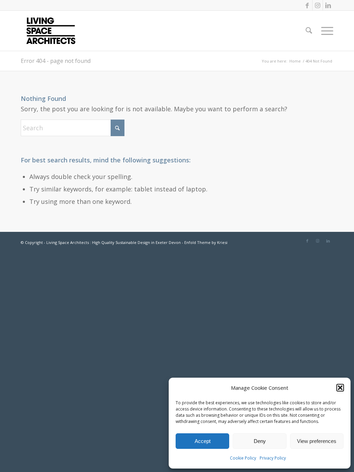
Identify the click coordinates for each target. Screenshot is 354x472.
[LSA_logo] (51, 31)
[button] (340, 387)
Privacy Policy (273, 458)
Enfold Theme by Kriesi (205, 242)
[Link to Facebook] (307, 5)
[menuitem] (309, 31)
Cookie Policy (243, 458)
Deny (260, 441)
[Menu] (325, 31)
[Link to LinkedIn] (328, 5)
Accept (203, 441)
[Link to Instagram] (318, 5)
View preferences (316, 441)
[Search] (309, 31)
